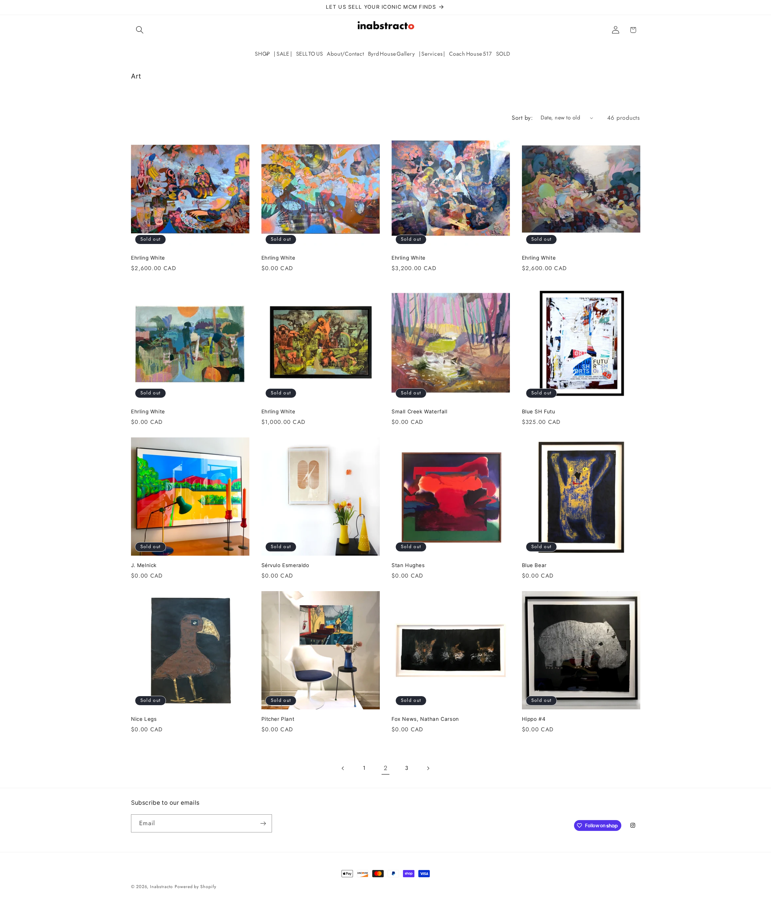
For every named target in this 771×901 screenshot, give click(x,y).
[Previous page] (343, 768)
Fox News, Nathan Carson (425, 719)
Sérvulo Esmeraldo (285, 565)
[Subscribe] (263, 823)
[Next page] (427, 768)
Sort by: (522, 117)
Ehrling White (148, 258)
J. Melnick (144, 565)
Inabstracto (161, 887)
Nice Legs (144, 719)
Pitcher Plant (278, 719)
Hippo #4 (534, 719)
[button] (139, 30)
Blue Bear (534, 565)
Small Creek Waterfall (420, 412)
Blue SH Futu (538, 412)
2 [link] (386, 768)
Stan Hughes (408, 565)
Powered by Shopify (195, 887)
